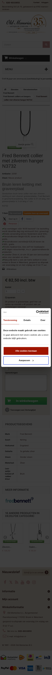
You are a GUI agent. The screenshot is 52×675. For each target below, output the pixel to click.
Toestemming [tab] (10, 320)
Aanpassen (24, 360)
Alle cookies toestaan (26, 351)
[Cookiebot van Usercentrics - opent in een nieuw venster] (37, 312)
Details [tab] (27, 320)
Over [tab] (42, 320)
